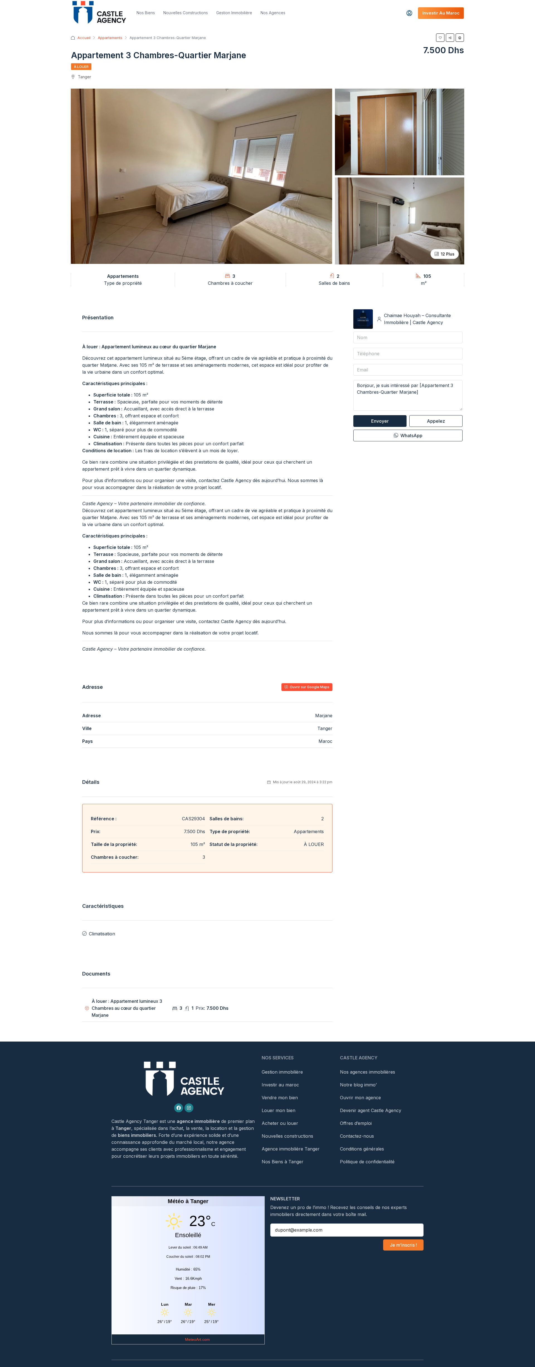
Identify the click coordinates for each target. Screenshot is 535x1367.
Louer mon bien (278, 1110)
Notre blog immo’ (358, 1085)
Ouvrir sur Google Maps (309, 687)
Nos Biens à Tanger (282, 1161)
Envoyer (380, 421)
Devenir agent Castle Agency (370, 1110)
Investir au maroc (280, 1085)
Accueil (84, 37)
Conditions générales (362, 1149)
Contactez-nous (357, 1136)
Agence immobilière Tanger (291, 1149)
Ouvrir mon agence (360, 1097)
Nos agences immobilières (367, 1072)
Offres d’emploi (356, 1123)
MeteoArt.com (197, 1339)
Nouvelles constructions (185, 12)
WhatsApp (410, 435)
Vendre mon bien (280, 1097)
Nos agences (273, 12)
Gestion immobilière (234, 12)
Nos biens (146, 12)
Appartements (110, 37)
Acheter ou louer (280, 1123)
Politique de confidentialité (367, 1161)
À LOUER (81, 67)
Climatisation (102, 934)
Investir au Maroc (440, 13)
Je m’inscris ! (403, 1245)
